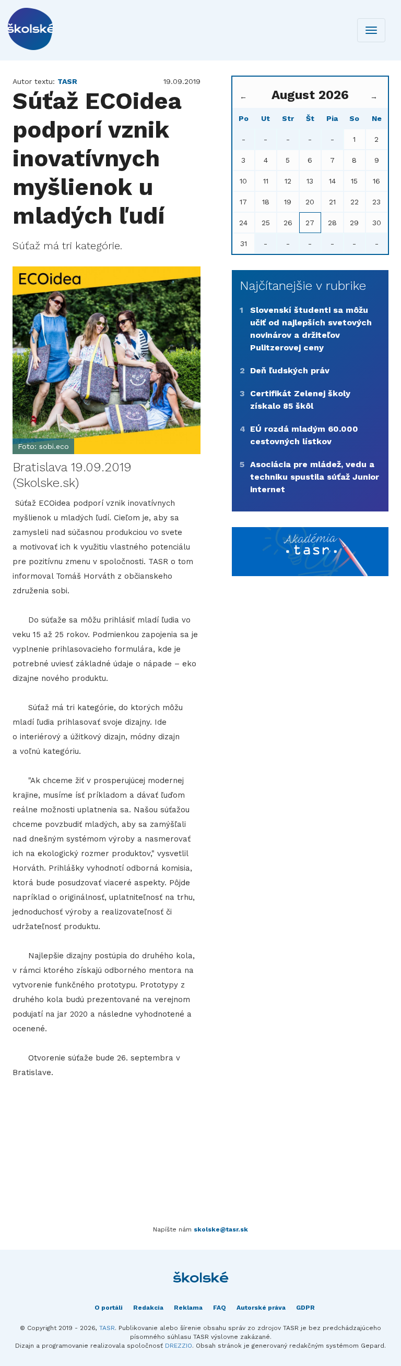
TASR (107, 1328)
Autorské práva (261, 1307)
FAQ (219, 1307)
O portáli (109, 1307)
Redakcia (148, 1307)
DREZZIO (178, 1345)
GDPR (305, 1307)
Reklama (188, 1307)
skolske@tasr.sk (221, 1229)
